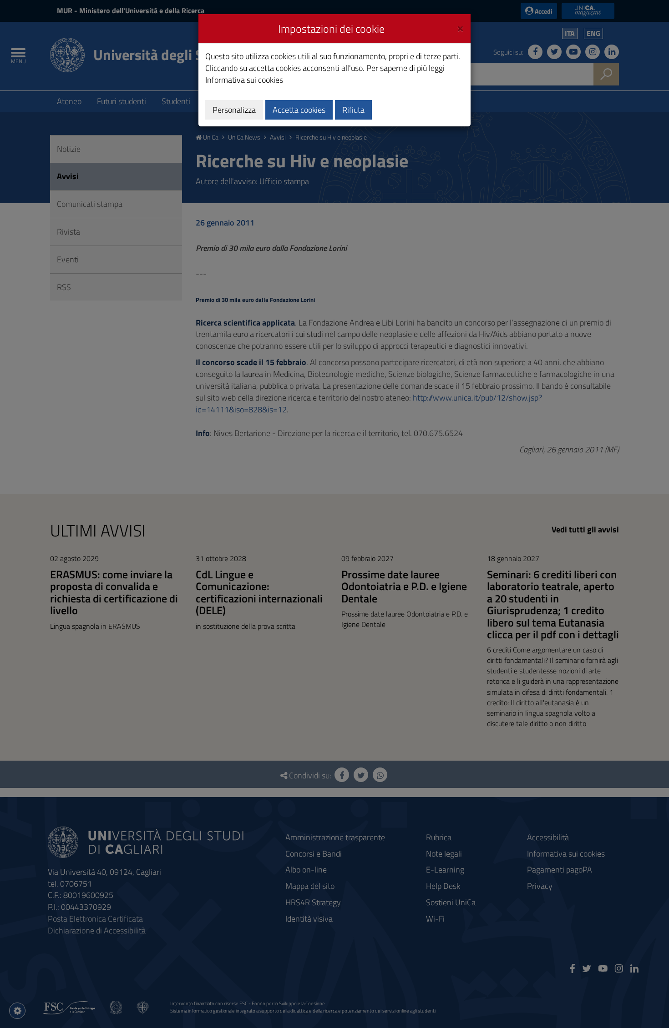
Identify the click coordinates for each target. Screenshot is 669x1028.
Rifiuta (353, 110)
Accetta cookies (299, 110)
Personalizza (234, 110)
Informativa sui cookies (244, 80)
